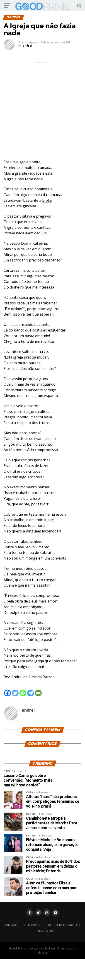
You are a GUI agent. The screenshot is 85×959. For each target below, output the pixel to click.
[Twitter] (15, 693)
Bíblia (47, 200)
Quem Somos (32, 925)
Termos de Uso (45, 931)
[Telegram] (30, 693)
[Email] (38, 693)
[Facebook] (7, 693)
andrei (27, 46)
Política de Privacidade (63, 925)
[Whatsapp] (22, 693)
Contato (10, 925)
